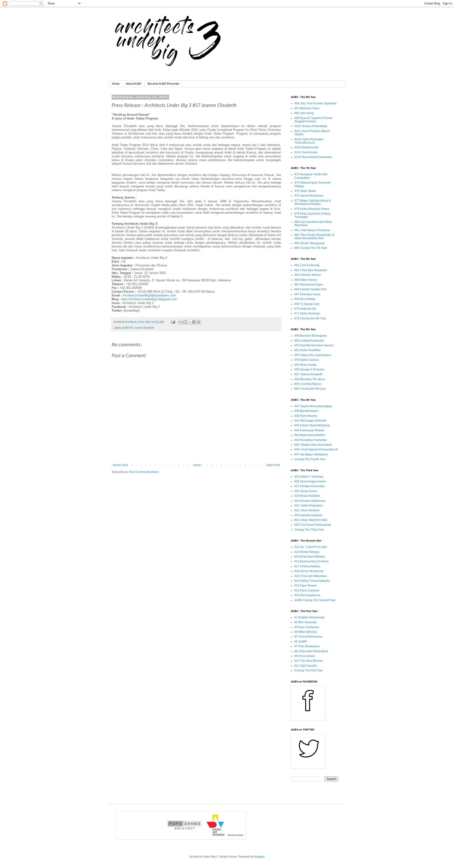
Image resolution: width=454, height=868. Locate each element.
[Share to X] (189, 322)
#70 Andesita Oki (305, 308)
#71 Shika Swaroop (307, 313)
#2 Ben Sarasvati (305, 622)
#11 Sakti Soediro (305, 665)
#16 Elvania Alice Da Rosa (311, 561)
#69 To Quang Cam (306, 304)
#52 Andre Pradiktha (307, 350)
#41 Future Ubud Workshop (312, 425)
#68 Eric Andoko (304, 299)
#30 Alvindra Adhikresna (310, 500)
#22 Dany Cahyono (306, 590)
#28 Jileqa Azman (305, 491)
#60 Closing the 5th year (310, 388)
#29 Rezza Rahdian (307, 496)
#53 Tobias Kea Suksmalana (312, 355)
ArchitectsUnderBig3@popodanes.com (149, 295)
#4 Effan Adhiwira (305, 632)
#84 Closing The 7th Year (310, 248)
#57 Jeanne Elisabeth (308, 374)
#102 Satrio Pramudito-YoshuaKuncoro (309, 141)
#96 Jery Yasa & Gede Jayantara (315, 103)
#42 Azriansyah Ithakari (309, 430)
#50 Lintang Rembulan (309, 340)
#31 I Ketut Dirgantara (308, 505)
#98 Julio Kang (304, 113)
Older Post (273, 465)
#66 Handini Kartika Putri (310, 289)
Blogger (259, 856)
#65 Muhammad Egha (308, 284)
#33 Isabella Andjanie (308, 515)
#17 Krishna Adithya (307, 566)
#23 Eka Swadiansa (307, 595)
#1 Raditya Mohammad (309, 617)
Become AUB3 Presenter (163, 83)
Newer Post (120, 465)
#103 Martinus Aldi (306, 147)
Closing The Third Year (309, 529)
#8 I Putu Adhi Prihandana (311, 651)
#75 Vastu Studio (305, 191)
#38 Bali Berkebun (306, 411)
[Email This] (180, 322)
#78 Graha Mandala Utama (311, 209)
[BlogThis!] (185, 322)
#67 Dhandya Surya (307, 294)
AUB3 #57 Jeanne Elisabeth (138, 327)
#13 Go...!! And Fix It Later (310, 547)
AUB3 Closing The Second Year (315, 600)
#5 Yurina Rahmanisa (308, 636)
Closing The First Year (308, 670)
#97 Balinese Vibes (306, 108)
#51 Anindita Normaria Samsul (314, 345)
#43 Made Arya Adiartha (309, 435)
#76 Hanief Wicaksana (308, 195)
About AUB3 (133, 83)
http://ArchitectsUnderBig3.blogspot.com (149, 299)
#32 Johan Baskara (306, 510)
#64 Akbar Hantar (305, 280)
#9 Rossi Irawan (304, 656)
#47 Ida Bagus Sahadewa (311, 454)
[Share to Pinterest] (198, 322)
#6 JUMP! (300, 641)
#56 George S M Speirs (309, 369)
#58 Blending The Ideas (309, 379)
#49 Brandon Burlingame (310, 335)
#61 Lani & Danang (306, 265)
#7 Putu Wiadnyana (307, 646)
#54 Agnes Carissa (306, 359)
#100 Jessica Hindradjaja (310, 126)
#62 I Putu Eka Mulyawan (310, 270)
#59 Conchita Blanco (307, 384)
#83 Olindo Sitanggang (309, 243)
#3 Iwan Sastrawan (306, 627)
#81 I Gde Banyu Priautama (312, 230)
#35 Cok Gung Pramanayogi (312, 524)
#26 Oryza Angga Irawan (310, 481)
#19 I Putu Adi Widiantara (310, 576)
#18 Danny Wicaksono (308, 571)
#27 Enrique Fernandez (309, 486)
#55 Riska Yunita (305, 364)
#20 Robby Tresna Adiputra (312, 580)
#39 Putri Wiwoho (305, 416)
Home (116, 83)
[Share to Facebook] (194, 322)
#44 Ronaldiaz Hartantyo (310, 440)
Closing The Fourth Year (310, 459)
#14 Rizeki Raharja (306, 552)
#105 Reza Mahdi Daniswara (313, 157)
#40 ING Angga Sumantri (310, 420)
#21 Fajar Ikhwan (305, 585)
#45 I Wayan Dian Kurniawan (313, 444)
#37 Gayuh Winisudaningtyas (313, 406)
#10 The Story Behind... (309, 660)
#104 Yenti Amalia (306, 152)
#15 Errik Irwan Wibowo (309, 556)
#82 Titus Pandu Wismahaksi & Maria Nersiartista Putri (314, 236)
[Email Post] (173, 321)
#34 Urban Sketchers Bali (310, 520)
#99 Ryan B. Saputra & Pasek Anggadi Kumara (313, 119)
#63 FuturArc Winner (307, 275)
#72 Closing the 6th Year (310, 318)
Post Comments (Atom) (144, 472)
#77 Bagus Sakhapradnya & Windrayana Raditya (312, 202)
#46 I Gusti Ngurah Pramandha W (316, 449)
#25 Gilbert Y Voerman (308, 476)
